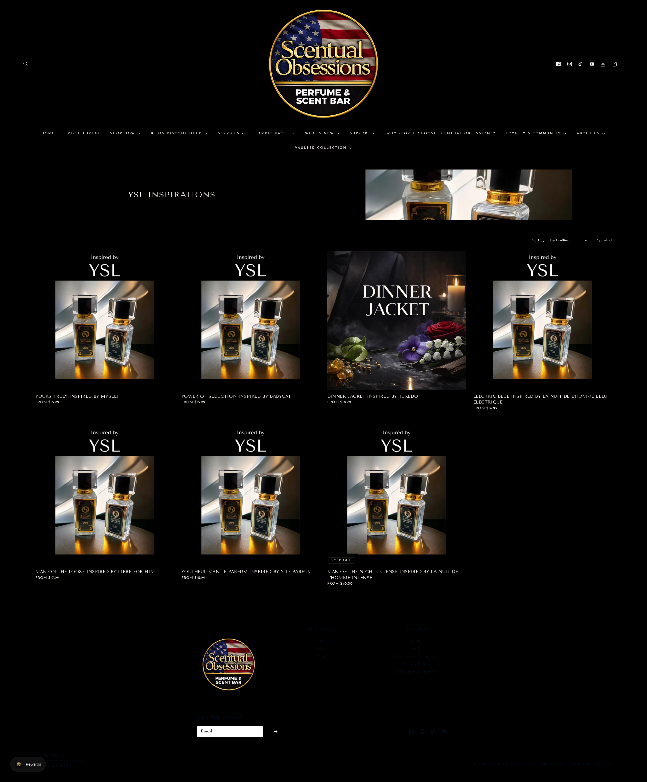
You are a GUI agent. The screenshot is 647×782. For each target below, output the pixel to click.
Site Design (552, 764)
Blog (322, 656)
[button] (25, 64)
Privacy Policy (415, 664)
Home (322, 641)
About (322, 648)
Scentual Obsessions (513, 764)
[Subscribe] (275, 731)
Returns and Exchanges (415, 656)
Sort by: (538, 240)
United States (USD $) (55, 765)
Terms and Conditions (416, 672)
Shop (416, 641)
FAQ (415, 648)
